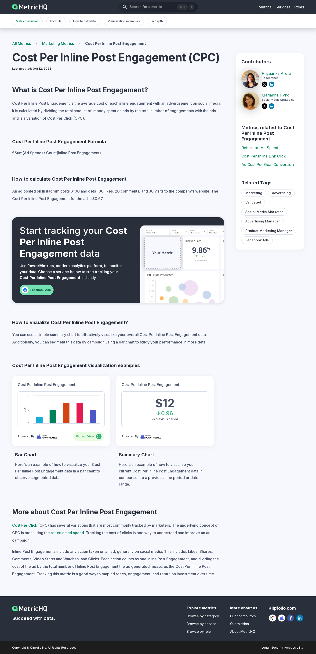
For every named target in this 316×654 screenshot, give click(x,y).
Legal (265, 647)
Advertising (281, 193)
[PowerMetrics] (282, 618)
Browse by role (199, 631)
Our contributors (243, 616)
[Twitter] (265, 84)
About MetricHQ (242, 631)
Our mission (239, 624)
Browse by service (201, 624)
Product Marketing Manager (268, 231)
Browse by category (203, 616)
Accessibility (294, 647)
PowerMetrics (40, 265)
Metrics (265, 7)
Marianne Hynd (275, 95)
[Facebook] (291, 618)
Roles (299, 7)
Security (277, 647)
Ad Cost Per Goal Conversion (267, 164)
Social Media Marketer (264, 212)
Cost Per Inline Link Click (263, 156)
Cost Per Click (24, 525)
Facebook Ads (257, 240)
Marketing (253, 193)
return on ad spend (67, 532)
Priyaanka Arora (276, 73)
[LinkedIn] (272, 84)
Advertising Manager (262, 221)
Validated (253, 202)
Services (283, 7)
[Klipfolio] (273, 618)
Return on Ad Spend (259, 147)
